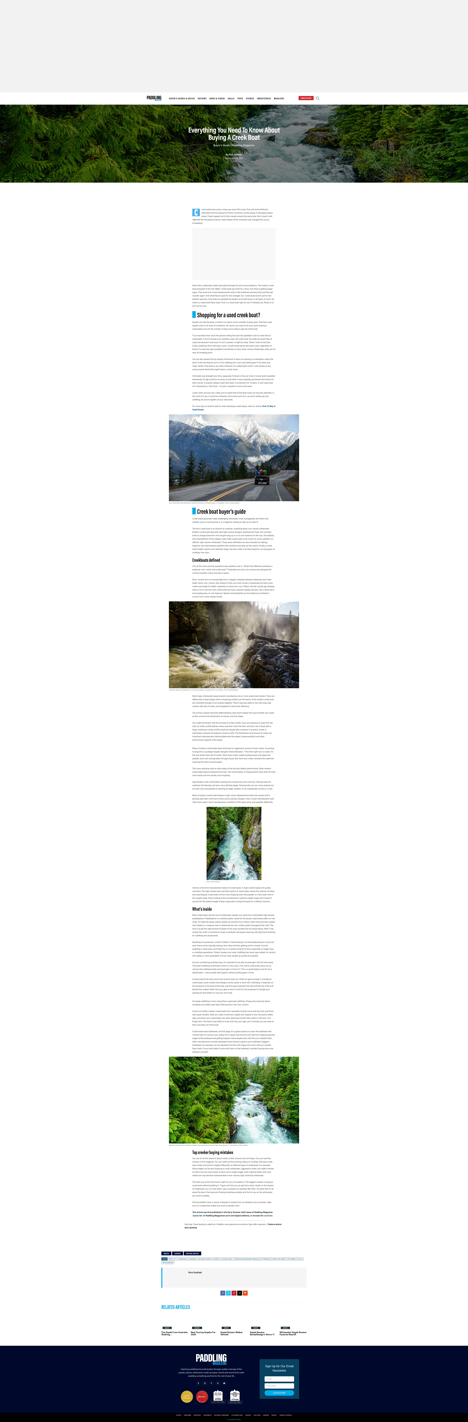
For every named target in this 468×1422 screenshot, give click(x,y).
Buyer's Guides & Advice (182, 98)
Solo (300, 1259)
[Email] (239, 1293)
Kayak (216, 1259)
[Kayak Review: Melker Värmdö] (234, 1320)
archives (268, 1215)
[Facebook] (222, 1293)
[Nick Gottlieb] (178, 1277)
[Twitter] (228, 1293)
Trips (240, 98)
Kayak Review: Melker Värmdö (231, 1333)
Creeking (182, 1259)
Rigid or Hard (278, 1259)
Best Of (172, 1259)
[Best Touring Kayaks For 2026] (204, 1320)
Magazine (279, 98)
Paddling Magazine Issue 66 (247, 1259)
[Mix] (245, 1293)
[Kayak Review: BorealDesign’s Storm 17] (263, 1320)
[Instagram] (204, 1383)
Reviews (202, 98)
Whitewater (167, 1262)
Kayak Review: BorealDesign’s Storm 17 (262, 1333)
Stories (250, 98)
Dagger (192, 1259)
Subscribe (306, 98)
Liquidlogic (226, 1259)
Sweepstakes (264, 98)
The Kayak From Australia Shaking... (174, 1333)
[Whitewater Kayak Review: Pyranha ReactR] (293, 1320)
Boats (166, 1253)
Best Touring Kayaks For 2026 (203, 1333)
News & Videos (217, 98)
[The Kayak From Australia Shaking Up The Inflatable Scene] (174, 1320)
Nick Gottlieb (235, 154)
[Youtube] (224, 1383)
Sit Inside (291, 1259)
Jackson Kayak (204, 1259)
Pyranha (266, 1259)
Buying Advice (192, 1253)
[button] (317, 99)
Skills (231, 98)
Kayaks (178, 1253)
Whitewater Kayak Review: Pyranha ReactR (293, 1333)
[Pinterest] (234, 1293)
